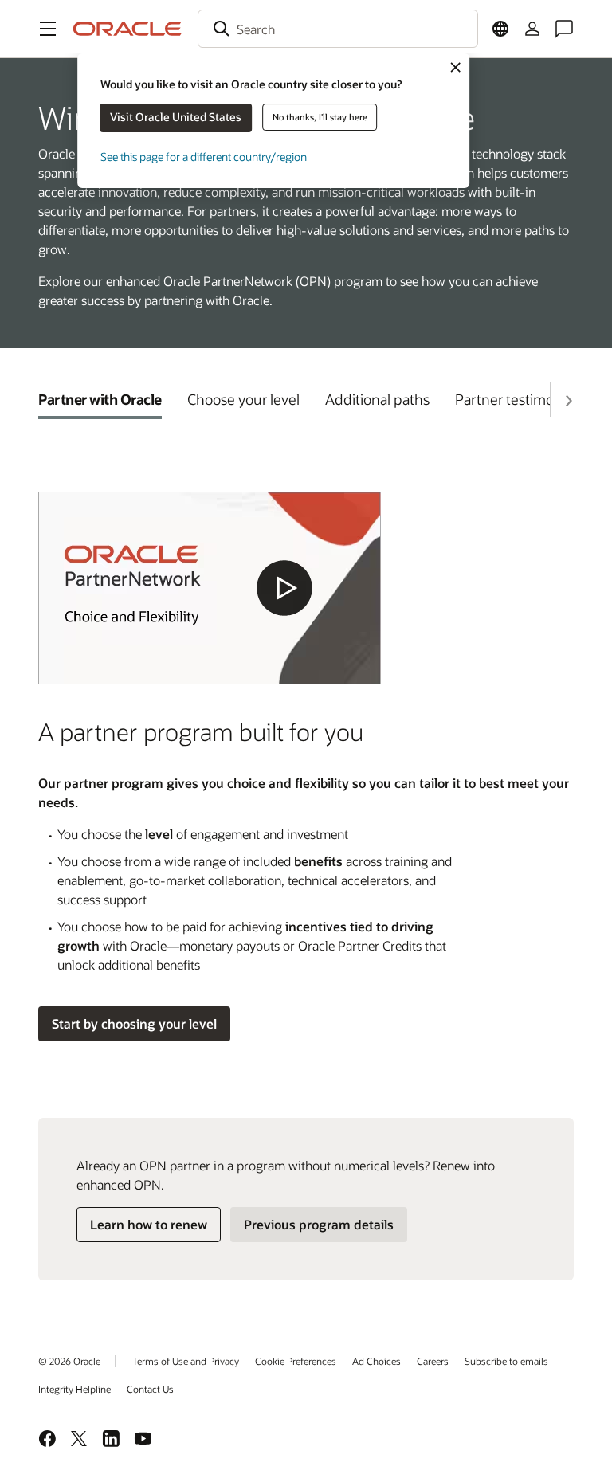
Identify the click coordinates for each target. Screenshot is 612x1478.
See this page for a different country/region (203, 156)
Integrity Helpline (74, 1388)
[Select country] (500, 28)
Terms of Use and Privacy (185, 1361)
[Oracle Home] (127, 28)
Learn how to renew (148, 1224)
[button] (47, 28)
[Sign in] (532, 28)
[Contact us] (564, 28)
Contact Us (150, 1388)
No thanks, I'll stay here (320, 117)
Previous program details (319, 1224)
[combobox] (338, 29)
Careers (433, 1361)
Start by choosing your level (134, 1023)
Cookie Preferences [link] (295, 1361)
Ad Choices (376, 1361)
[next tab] (568, 401)
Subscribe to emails (506, 1361)
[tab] (100, 399)
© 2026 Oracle (69, 1361)
